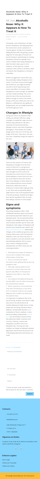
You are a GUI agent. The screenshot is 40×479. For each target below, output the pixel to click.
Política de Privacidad (9, 463)
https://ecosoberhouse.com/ (15, 229)
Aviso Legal (6, 459)
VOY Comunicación (29, 476)
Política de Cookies (8, 466)
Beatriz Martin (11, 37)
